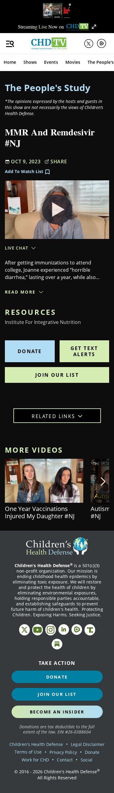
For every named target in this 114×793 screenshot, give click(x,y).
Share (58, 161)
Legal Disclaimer (88, 744)
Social (86, 760)
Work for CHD (35, 760)
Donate (30, 351)
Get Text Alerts (84, 351)
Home (10, 62)
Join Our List (57, 375)
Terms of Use (28, 752)
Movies (72, 62)
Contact (64, 760)
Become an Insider (57, 712)
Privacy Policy (63, 752)
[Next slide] (103, 481)
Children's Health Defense (36, 744)
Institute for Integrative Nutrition (43, 322)
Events (51, 62)
